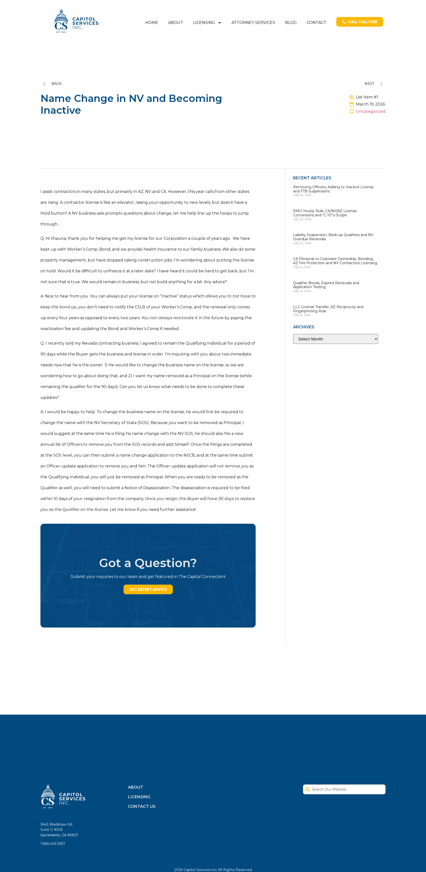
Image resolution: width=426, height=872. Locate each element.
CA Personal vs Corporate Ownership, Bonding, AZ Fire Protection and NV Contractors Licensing (335, 261)
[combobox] (344, 789)
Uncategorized (371, 111)
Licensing (204, 22)
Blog (291, 22)
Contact (316, 22)
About (175, 22)
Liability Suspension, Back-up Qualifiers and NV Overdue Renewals (333, 237)
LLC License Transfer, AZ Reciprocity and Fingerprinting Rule (328, 309)
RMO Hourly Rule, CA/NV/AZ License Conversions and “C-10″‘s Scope (325, 213)
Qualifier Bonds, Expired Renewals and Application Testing (326, 285)
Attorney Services (253, 22)
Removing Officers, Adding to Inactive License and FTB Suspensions (333, 189)
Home (151, 22)
